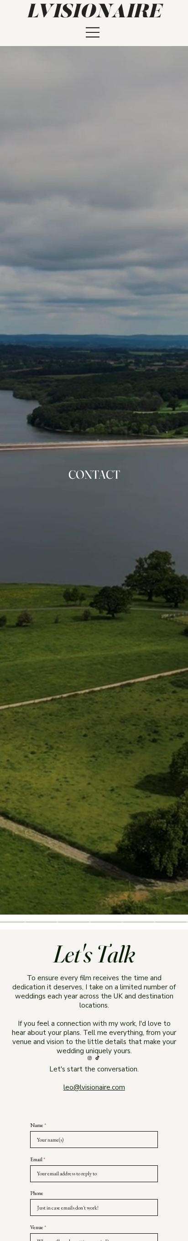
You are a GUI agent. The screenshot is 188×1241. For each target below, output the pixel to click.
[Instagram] (89, 1057)
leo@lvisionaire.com (94, 1087)
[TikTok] (97, 1057)
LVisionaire (94, 12)
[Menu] (93, 32)
